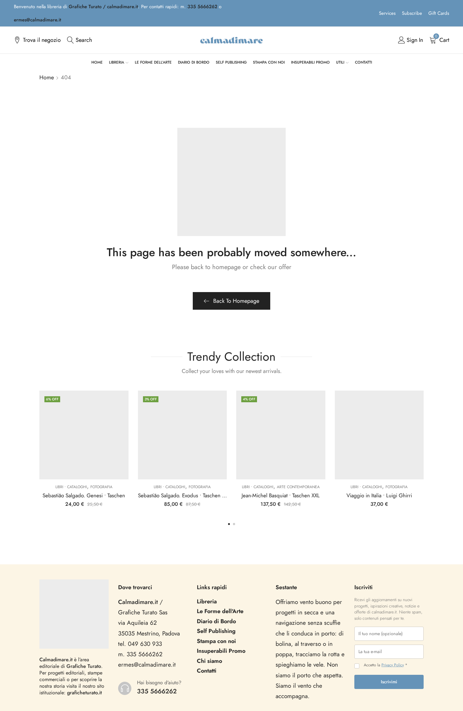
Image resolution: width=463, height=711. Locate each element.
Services (387, 13)
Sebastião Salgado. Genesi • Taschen (84, 495)
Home (46, 77)
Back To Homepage (236, 301)
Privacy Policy (392, 665)
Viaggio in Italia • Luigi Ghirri (379, 495)
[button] (229, 524)
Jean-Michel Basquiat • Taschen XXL (281, 495)
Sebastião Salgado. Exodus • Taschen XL (182, 495)
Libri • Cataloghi (71, 487)
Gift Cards (438, 13)
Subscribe (412, 13)
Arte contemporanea (298, 487)
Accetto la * (385, 665)
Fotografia (101, 487)
